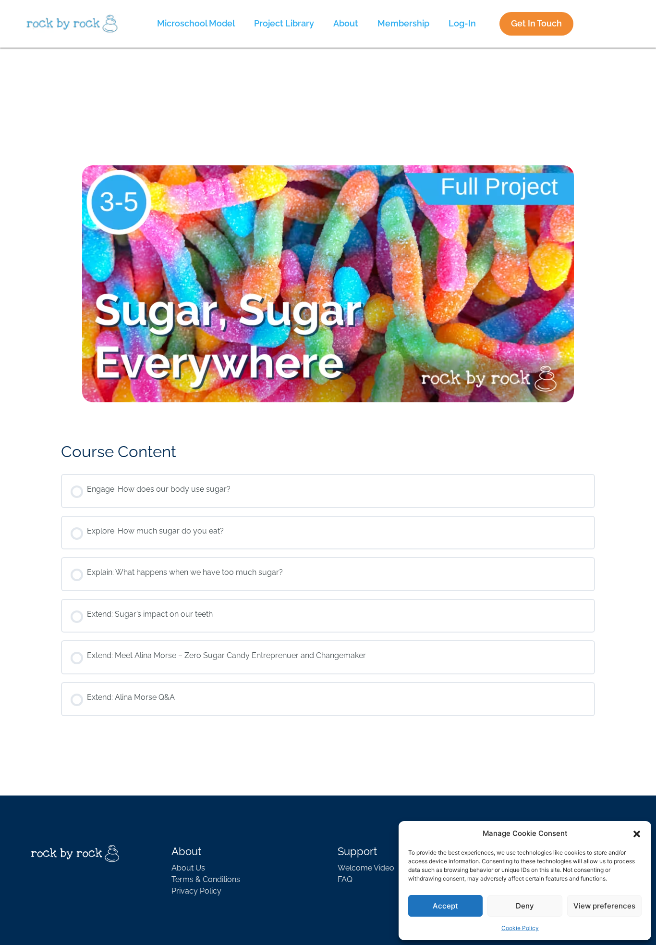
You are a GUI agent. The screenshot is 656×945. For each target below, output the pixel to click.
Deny (525, 905)
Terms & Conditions (205, 879)
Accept (445, 905)
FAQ (345, 879)
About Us (188, 867)
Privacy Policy (196, 890)
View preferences (604, 905)
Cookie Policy (520, 928)
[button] (637, 833)
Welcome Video (366, 867)
